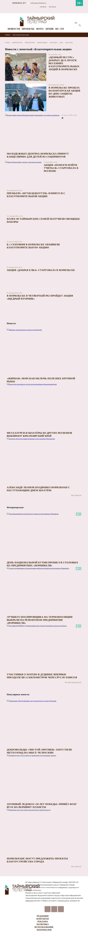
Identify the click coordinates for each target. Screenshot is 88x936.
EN (76, 23)
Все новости (76, 495)
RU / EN (59, 28)
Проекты (28, 28)
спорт (7, 42)
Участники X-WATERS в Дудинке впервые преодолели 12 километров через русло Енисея (42, 676)
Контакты (42, 919)
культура (53, 42)
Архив (49, 28)
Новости (14, 28)
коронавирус (42, 42)
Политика (43, 924)
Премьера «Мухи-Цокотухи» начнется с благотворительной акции (36, 195)
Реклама (42, 921)
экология (69, 42)
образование (30, 42)
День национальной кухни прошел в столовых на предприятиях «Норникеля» (42, 564)
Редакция (42, 916)
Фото (39, 28)
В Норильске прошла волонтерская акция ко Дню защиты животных (64, 92)
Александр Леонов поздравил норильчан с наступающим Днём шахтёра (38, 489)
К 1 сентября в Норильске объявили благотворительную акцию (33, 246)
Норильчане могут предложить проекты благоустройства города (37, 860)
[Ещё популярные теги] (82, 43)
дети (61, 42)
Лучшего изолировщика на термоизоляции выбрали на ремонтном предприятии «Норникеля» (39, 619)
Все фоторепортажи (73, 682)
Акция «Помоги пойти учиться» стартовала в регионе (61, 168)
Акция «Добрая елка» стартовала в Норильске (41, 270)
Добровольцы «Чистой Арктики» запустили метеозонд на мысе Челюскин (39, 751)
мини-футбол (17, 42)
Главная (7, 35)
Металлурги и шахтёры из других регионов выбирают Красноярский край (39, 434)
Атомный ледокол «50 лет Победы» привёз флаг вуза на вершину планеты (42, 805)
